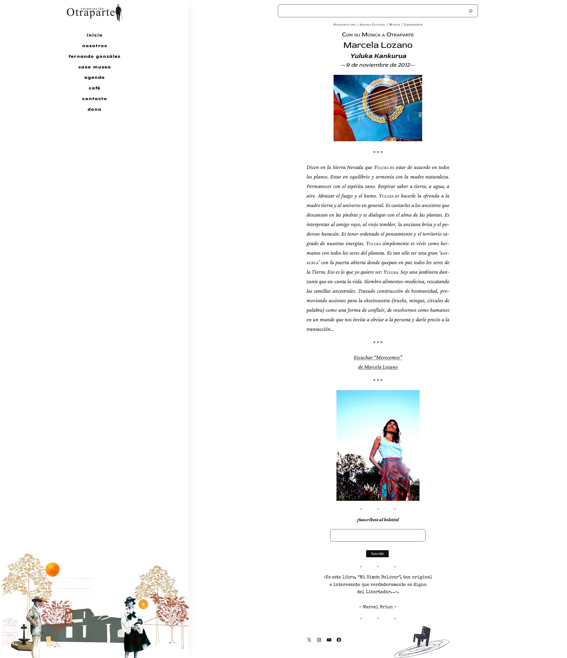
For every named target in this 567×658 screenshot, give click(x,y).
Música (394, 24)
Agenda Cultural (372, 24)
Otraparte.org (344, 24)
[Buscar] (470, 11)
